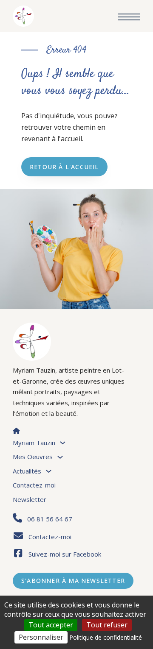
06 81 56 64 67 (49, 519)
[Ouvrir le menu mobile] (129, 17)
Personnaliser (41, 637)
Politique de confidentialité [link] (105, 637)
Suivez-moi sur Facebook (64, 554)
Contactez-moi (34, 485)
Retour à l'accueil (64, 167)
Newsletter (29, 499)
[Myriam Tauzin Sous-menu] (63, 443)
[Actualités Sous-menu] (48, 471)
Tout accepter (50, 625)
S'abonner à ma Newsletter (73, 581)
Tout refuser (107, 625)
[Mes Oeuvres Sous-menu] (60, 457)
